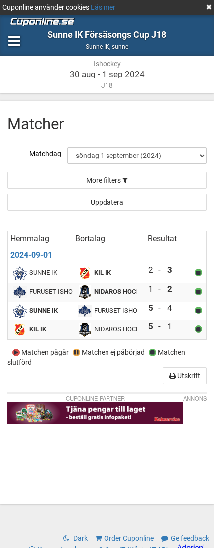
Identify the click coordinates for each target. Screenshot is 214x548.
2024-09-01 (31, 255)
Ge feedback (190, 538)
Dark (80, 538)
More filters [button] (104, 180)
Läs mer (103, 7)
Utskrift (188, 376)
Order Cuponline (129, 538)
